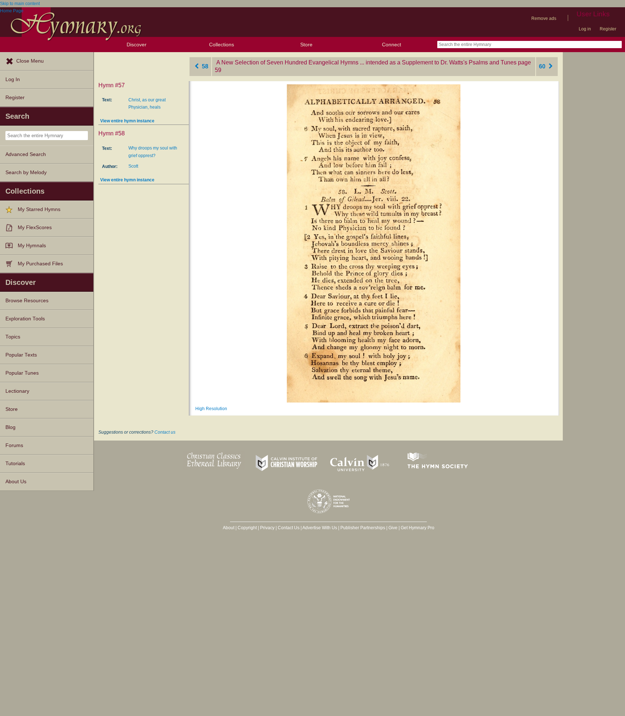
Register (608, 28)
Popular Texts (21, 355)
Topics (12, 337)
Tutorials (15, 463)
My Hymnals (32, 245)
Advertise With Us (319, 527)
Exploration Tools (25, 318)
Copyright (247, 527)
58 (204, 66)
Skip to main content (20, 3)
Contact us (164, 432)
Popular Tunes (22, 373)
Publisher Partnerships (362, 527)
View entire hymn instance (127, 120)
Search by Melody (26, 172)
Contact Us (288, 527)
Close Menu (30, 61)
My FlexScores (35, 227)
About (228, 527)
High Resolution (211, 408)
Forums (14, 445)
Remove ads (543, 18)
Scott (133, 166)
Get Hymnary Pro (417, 527)
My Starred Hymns (39, 209)
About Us (15, 481)
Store (306, 44)
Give (392, 527)
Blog (10, 427)
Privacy (267, 527)
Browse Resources (26, 300)
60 (543, 66)
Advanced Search (25, 154)
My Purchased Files (40, 263)
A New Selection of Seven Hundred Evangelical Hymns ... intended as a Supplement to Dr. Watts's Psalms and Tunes (366, 62)
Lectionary (17, 391)
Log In (12, 79)
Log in (585, 28)
